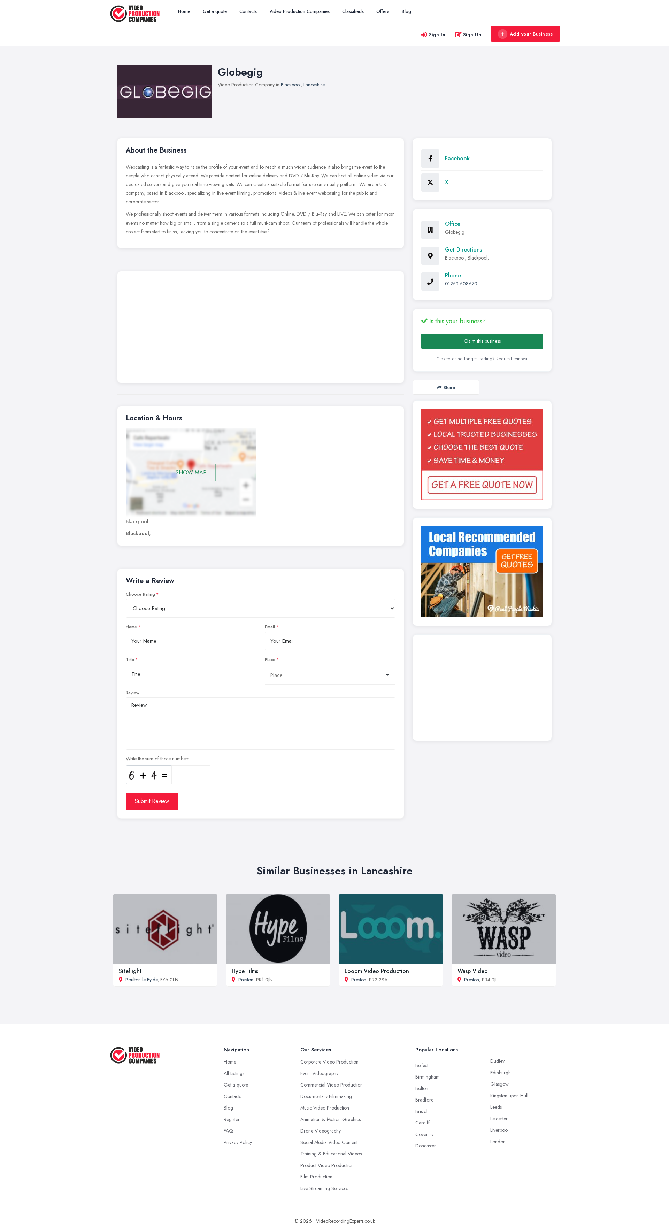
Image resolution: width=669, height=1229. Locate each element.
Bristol (421, 1111)
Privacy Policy (238, 1142)
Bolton (421, 1088)
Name (131, 627)
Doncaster (425, 1145)
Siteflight (130, 971)
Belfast (421, 1065)
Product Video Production (327, 1165)
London (498, 1141)
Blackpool (291, 84)
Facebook (457, 158)
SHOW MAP (191, 473)
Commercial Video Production (331, 1084)
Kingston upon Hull (509, 1095)
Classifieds (353, 11)
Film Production (316, 1176)
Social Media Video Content (328, 1142)
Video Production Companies (299, 11)
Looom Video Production (377, 971)
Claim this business (482, 341)
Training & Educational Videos (331, 1153)
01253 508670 (461, 283)
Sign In (437, 34)
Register (232, 1119)
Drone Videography (320, 1130)
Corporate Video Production (329, 1061)
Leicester (499, 1118)
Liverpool (499, 1130)
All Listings (234, 1073)
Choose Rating (140, 594)
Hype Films (245, 971)
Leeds (496, 1107)
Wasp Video (472, 971)
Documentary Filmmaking (326, 1096)
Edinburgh (500, 1072)
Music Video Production (324, 1107)
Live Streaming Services (324, 1188)
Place (270, 660)
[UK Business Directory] (482, 571)
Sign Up (472, 34)
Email (270, 627)
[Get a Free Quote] (482, 454)
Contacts (248, 11)
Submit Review (152, 801)
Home (184, 11)
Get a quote (215, 11)
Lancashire (314, 84)
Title (130, 660)
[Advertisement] (260, 328)
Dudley (497, 1061)
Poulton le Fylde (141, 979)
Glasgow (499, 1084)
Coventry (424, 1134)
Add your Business (531, 34)
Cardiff (422, 1122)
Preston (245, 979)
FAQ (228, 1130)
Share (449, 387)
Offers (382, 11)
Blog (406, 11)
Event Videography (319, 1073)
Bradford (424, 1099)
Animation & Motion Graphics (330, 1119)
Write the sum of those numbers (157, 758)
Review (132, 693)
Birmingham (427, 1076)
